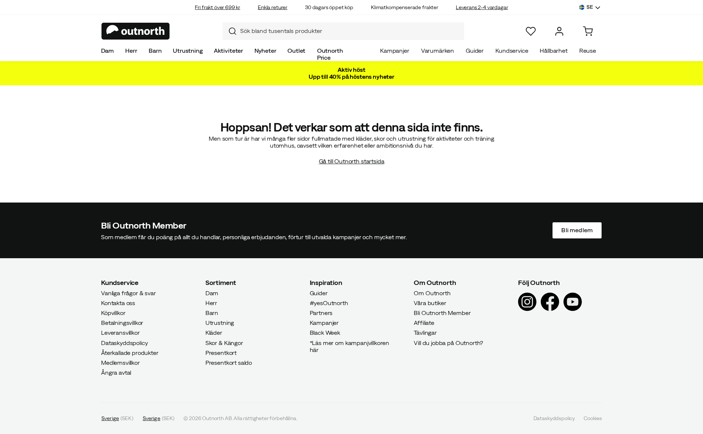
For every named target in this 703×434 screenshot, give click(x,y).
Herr (131, 50)
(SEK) (117, 418)
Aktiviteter (228, 50)
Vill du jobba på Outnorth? (448, 342)
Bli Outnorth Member (442, 312)
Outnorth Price (330, 54)
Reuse (587, 50)
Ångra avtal (116, 372)
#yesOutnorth (329, 302)
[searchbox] (350, 31)
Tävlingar (425, 332)
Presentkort (221, 352)
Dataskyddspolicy (124, 342)
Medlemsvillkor (120, 362)
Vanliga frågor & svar (128, 292)
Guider (475, 50)
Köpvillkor (113, 312)
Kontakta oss (118, 302)
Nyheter (265, 50)
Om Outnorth (432, 292)
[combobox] (343, 31)
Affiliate (424, 322)
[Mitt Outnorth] (559, 31)
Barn (155, 50)
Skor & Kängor (224, 342)
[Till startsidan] (135, 31)
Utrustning (187, 50)
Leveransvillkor (120, 332)
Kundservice (511, 50)
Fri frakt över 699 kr (217, 7)
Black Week (325, 332)
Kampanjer (394, 50)
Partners (321, 312)
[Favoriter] (530, 31)
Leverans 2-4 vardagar (482, 7)
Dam (107, 50)
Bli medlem (577, 230)
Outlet (296, 50)
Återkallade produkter (130, 352)
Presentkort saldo (228, 362)
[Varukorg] (588, 31)
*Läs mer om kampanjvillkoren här (350, 346)
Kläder (213, 332)
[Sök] (230, 31)
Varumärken (437, 50)
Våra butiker (430, 302)
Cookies (593, 418)
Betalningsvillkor (122, 322)
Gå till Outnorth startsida (351, 161)
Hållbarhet (553, 50)
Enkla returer (272, 7)
